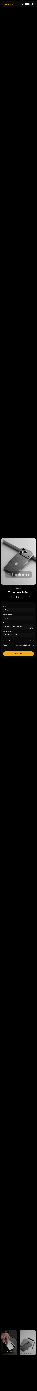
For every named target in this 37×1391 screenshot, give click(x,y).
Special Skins (18, 588)
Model (5, 623)
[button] (6, 1353)
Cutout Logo (7, 631)
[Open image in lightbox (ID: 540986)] (9, 1342)
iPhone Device (7, 614)
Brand (5, 606)
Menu (27, 4)
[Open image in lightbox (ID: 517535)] (28, 1342)
